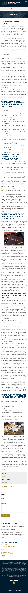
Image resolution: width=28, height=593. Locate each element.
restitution (22, 184)
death (2, 190)
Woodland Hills (6, 482)
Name (3, 489)
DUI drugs (18, 115)
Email (3, 498)
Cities (4, 469)
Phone (3, 494)
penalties (5, 91)
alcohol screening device (13, 265)
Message (3, 503)
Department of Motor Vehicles (14, 69)
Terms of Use (9, 590)
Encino (4, 476)
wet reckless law (19, 152)
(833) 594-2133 (14, 9)
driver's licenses (9, 282)
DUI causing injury (19, 113)
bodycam (10, 263)
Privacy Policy (14, 590)
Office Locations (9, 542)
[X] (14, 582)
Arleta (4, 473)
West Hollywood (6, 479)
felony (2, 61)
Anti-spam (19, 590)
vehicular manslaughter (19, 146)
